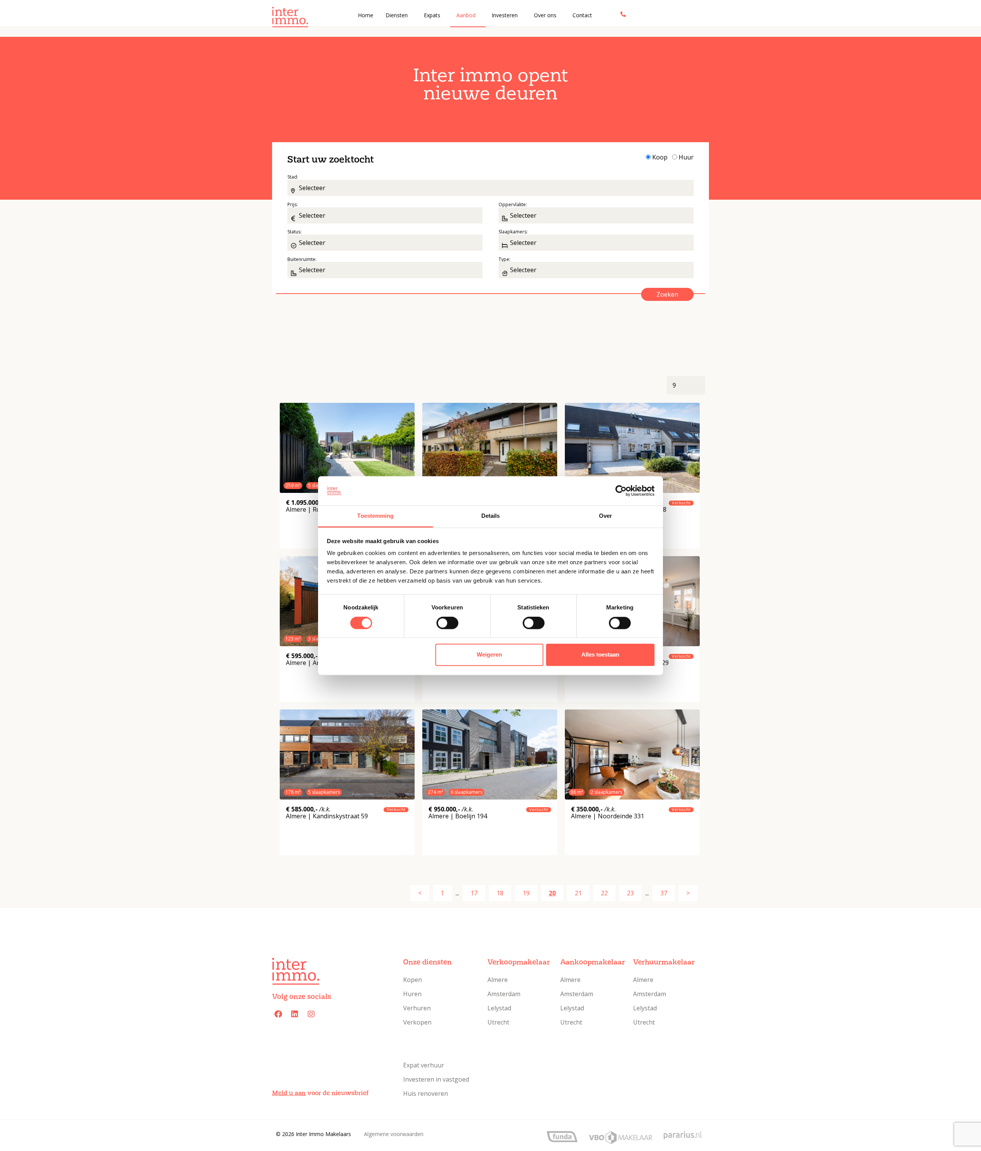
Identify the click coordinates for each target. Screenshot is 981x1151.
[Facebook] (278, 1014)
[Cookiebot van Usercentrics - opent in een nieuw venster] (621, 490)
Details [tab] (490, 516)
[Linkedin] (295, 1014)
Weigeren (489, 655)
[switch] (446, 625)
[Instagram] (311, 1014)
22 (604, 893)
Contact (582, 15)
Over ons (545, 15)
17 (474, 893)
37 (663, 893)
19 (526, 893)
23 (630, 893)
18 (500, 893)
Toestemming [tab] (375, 516)
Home (365, 15)
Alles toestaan (600, 655)
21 (578, 893)
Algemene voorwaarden (393, 1134)
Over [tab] (605, 516)
